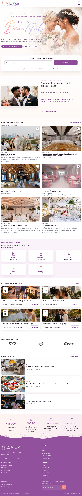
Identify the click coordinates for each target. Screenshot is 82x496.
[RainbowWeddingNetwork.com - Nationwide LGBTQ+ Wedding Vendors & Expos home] (11, 3)
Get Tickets (34, 304)
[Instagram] (5, 458)
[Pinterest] (9, 458)
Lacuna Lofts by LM (8, 154)
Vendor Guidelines (6, 484)
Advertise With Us (47, 458)
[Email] (18, 458)
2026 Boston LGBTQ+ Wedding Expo (55, 323)
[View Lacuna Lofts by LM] (20, 138)
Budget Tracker (5, 470)
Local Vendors (46, 453)
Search (65, 63)
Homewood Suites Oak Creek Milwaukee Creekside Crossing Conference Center (60, 154)
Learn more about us (47, 111)
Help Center (4, 481)
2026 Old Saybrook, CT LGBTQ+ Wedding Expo (18, 301)
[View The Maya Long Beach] (61, 209)
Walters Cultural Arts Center (11, 191)
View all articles (74, 356)
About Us (44, 465)
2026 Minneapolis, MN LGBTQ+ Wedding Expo (18, 323)
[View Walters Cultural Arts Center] (20, 176)
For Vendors (45, 472)
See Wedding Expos (31, 46)
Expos (43, 450)
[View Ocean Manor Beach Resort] (61, 176)
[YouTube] (15, 458)
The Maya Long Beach (49, 225)
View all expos (75, 283)
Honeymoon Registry (7, 465)
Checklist (3, 467)
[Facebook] (2, 458)
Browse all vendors (53, 69)
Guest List (4, 472)
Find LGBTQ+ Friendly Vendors (12, 46)
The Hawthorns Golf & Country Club (14, 225)
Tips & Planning (46, 455)
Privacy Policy (5, 486)
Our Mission (45, 467)
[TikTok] (12, 458)
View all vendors (74, 122)
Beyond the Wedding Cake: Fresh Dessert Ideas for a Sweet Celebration (48, 384)
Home (43, 448)
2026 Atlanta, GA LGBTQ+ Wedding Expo (56, 301)
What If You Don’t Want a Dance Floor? (38, 401)
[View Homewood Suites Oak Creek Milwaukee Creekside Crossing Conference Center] (61, 138)
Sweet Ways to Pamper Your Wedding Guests (40, 366)
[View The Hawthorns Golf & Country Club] (20, 209)
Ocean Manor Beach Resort (51, 191)
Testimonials (45, 470)
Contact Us (45, 475)
